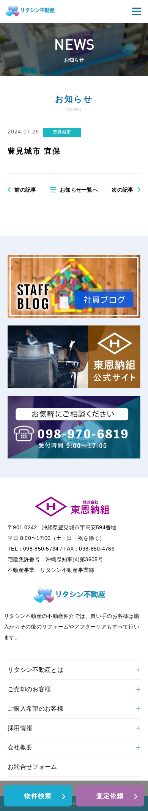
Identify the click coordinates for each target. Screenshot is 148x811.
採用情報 (20, 728)
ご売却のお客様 (29, 689)
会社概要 (20, 747)
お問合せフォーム (32, 766)
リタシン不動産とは (35, 670)
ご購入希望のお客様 (35, 708)
